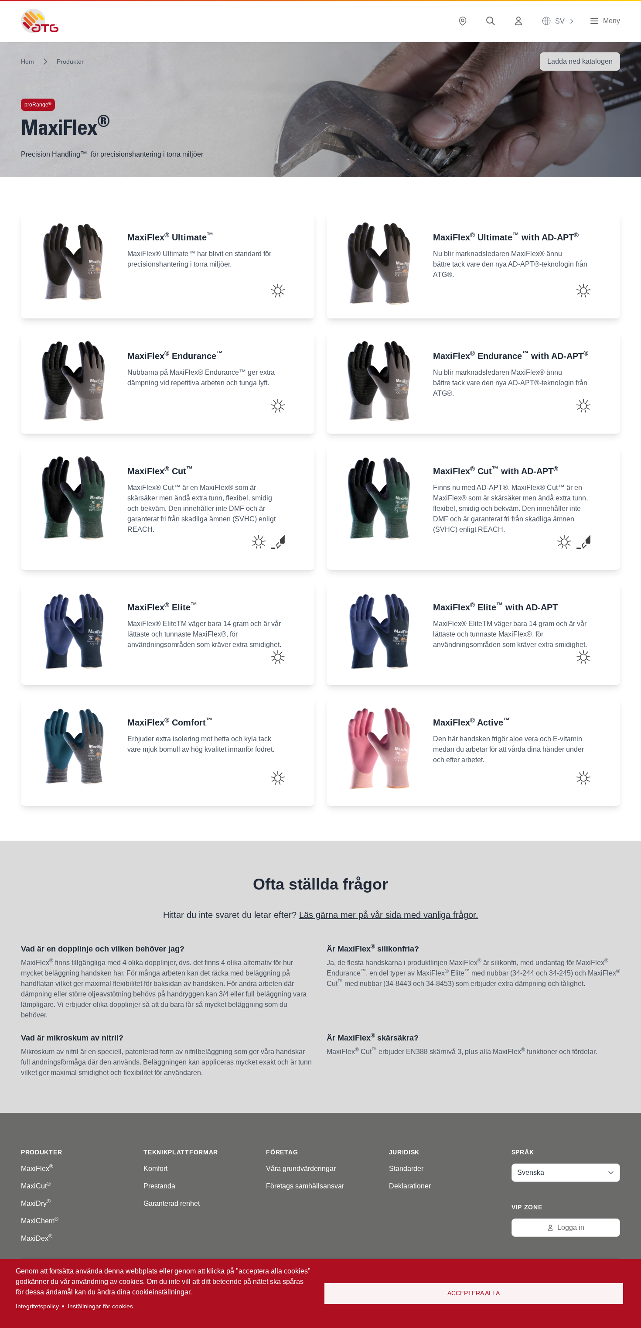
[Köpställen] (464, 21)
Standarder (406, 1168)
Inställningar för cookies (100, 1306)
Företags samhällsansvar (305, 1186)
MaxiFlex (37, 1168)
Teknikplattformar (180, 1152)
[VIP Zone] (520, 21)
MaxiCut (36, 1186)
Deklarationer (410, 1186)
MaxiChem (39, 1221)
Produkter (70, 61)
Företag (282, 1152)
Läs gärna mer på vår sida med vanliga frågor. (388, 915)
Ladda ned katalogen (580, 61)
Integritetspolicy (37, 1306)
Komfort (155, 1168)
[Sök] (492, 21)
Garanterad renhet (171, 1203)
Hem (27, 61)
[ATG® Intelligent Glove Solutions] (39, 21)
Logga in (570, 1227)
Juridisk (404, 1152)
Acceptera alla (473, 1293)
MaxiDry (36, 1203)
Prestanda (159, 1186)
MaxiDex (36, 1238)
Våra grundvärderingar (301, 1168)
